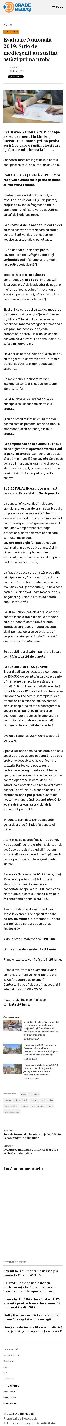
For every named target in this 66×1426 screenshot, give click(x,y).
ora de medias (38, 1106)
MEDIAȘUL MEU (11, 1355)
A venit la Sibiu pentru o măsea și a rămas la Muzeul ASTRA (30, 1273)
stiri (50, 1106)
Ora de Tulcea (9, 1397)
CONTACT (8, 1378)
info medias (47, 1100)
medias (24, 1106)
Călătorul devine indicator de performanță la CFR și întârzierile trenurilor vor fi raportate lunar (30, 1287)
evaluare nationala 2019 (16, 1100)
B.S (15, 67)
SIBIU (6, 1372)
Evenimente (11, 31)
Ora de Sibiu (9, 1391)
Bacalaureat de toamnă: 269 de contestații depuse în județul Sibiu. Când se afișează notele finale (41, 1069)
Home (7, 24)
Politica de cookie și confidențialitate (29, 1423)
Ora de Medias (10, 1403)
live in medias (11, 1106)
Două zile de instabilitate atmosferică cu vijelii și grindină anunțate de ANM (33, 1329)
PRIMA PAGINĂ (10, 1349)
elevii (36, 1094)
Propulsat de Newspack (20, 1418)
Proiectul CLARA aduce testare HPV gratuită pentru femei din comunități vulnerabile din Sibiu (33, 1303)
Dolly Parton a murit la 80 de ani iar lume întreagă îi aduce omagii (31, 1317)
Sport (5, 1367)
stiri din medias (12, 1112)
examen (34, 1100)
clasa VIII (25, 1094)
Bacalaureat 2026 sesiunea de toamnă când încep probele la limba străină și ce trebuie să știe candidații (41, 1049)
